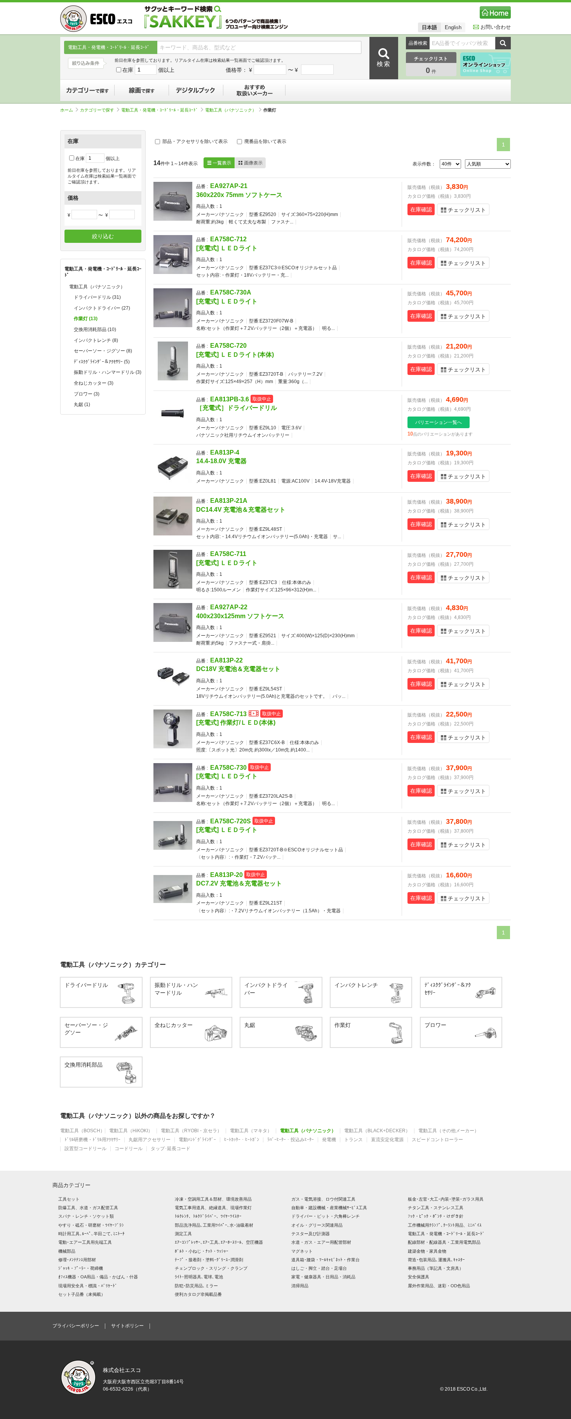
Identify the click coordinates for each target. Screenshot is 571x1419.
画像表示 (250, 163)
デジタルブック (196, 90)
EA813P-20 (226, 875)
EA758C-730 (228, 767)
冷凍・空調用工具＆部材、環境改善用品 (213, 1199)
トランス (353, 1139)
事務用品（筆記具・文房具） (435, 1268)
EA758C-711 (228, 554)
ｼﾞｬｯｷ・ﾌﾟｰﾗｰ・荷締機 (80, 1268)
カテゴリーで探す (87, 90)
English (453, 27)
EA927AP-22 (228, 607)
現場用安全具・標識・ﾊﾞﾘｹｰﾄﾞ (87, 1285)
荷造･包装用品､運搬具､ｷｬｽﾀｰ (436, 1259)
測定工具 (183, 1233)
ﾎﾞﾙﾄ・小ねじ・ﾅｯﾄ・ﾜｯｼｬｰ (201, 1251)
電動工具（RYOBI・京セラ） (191, 1130)
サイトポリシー (127, 1325)
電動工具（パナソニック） (230, 110)
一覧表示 (219, 163)
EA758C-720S (230, 821)
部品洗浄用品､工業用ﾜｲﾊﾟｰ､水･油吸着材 (214, 1225)
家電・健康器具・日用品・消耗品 (323, 1276)
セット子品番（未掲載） (81, 1294)
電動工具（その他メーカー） (448, 1130)
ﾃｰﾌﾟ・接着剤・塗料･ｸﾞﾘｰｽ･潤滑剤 (209, 1259)
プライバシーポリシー (75, 1325)
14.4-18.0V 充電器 (221, 461)
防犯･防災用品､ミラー (196, 1285)
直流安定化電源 (387, 1139)
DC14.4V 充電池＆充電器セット (241, 509)
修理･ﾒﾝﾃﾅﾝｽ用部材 (77, 1259)
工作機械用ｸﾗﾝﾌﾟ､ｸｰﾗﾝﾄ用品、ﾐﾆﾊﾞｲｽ (445, 1225)
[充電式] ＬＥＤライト (227, 248)
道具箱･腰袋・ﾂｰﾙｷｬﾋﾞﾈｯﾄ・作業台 (325, 1259)
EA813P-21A (228, 500)
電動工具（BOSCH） (82, 1130)
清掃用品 (299, 1285)
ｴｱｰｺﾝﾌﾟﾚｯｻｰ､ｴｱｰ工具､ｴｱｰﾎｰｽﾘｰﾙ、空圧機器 (219, 1242)
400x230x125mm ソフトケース (240, 616)
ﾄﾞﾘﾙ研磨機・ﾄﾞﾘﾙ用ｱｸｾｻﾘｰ (92, 1139)
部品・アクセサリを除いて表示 (194, 141)
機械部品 (66, 1251)
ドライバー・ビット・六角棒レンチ (325, 1216)
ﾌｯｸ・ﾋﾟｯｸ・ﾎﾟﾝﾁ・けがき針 (435, 1216)
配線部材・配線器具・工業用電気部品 (444, 1242)
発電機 (329, 1139)
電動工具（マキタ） (251, 1130)
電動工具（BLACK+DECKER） (377, 1130)
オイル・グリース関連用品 (317, 1225)
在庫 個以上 (148, 70)
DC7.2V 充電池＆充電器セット (239, 883)
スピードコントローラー (437, 1139)
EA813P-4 (224, 452)
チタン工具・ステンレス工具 (435, 1207)
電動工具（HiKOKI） (131, 1130)
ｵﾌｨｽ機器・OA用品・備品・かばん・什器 (98, 1276)
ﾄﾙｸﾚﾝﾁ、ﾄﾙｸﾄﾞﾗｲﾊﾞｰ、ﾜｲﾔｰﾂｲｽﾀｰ (208, 1216)
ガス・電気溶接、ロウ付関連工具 (323, 1199)
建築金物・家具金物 (427, 1251)
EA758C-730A (230, 292)
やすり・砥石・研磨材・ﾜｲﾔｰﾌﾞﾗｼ (91, 1225)
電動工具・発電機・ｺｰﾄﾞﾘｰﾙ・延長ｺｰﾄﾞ (159, 110)
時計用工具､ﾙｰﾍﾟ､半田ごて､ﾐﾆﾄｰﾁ (91, 1233)
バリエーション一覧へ (438, 422)
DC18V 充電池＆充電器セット (238, 669)
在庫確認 (421, 209)
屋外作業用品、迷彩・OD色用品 (439, 1285)
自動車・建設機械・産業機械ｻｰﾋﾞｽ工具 (329, 1207)
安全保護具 (418, 1276)
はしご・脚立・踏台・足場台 (319, 1268)
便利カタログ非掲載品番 (198, 1294)
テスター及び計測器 (310, 1233)
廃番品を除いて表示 (264, 141)
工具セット (69, 1199)
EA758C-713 (228, 714)
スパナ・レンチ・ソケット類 (86, 1216)
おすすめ (254, 90)
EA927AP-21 (228, 186)
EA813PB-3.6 (229, 399)
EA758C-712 (228, 239)
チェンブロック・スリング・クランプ (211, 1268)
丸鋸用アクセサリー (150, 1139)
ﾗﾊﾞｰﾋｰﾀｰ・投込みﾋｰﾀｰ (290, 1139)
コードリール (129, 1148)
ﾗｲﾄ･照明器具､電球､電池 (199, 1276)
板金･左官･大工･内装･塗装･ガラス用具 (446, 1199)
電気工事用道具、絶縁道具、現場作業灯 (213, 1207)
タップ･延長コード (170, 1148)
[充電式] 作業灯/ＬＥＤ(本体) (235, 722)
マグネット (302, 1251)
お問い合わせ (495, 27)
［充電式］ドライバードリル (236, 407)
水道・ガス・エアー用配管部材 (321, 1242)
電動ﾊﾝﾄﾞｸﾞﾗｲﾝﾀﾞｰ (197, 1139)
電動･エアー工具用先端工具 (85, 1242)
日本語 (429, 27)
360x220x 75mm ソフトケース (239, 195)
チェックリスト (467, 210)
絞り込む (103, 236)
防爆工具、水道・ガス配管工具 (88, 1207)
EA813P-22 (226, 660)
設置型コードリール (85, 1148)
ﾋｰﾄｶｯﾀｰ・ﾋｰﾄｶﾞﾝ (241, 1139)
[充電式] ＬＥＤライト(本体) (235, 354)
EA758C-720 (228, 345)
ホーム (66, 110)
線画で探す (142, 90)
